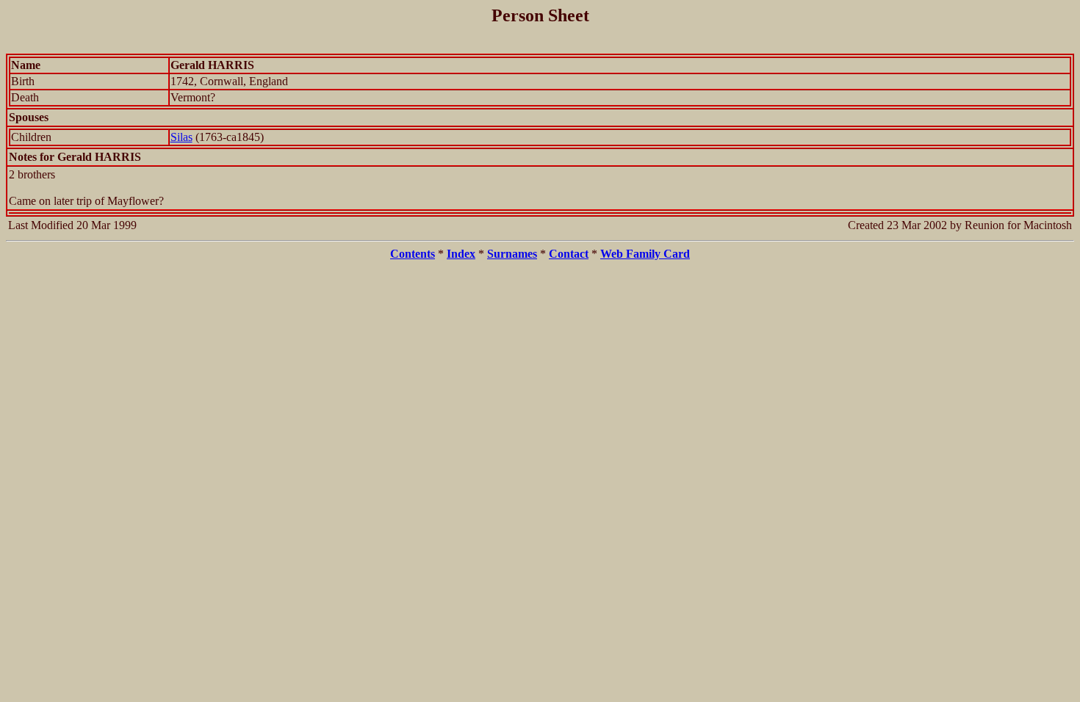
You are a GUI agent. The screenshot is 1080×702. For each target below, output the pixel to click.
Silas (181, 137)
